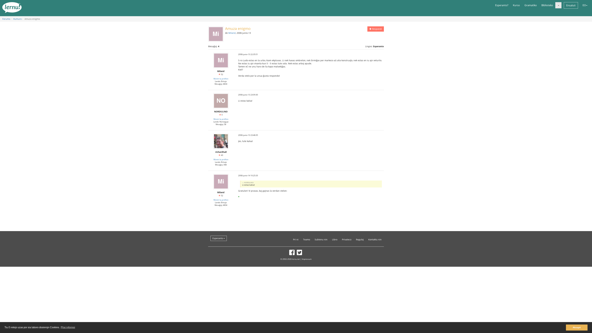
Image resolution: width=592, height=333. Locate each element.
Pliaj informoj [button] (68, 327)
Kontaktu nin (375, 239)
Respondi (377, 28)
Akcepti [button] (577, 327)
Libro (334, 239)
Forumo (6, 18)
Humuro (17, 18)
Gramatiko (530, 5)
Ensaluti (571, 5)
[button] (558, 5)
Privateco (346, 239)
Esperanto (218, 238)
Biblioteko (547, 5)
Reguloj (360, 239)
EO (584, 5)
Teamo (306, 239)
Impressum (307, 259)
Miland (232, 32)
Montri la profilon (221, 78)
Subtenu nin (321, 239)
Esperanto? (501, 5)
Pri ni (295, 239)
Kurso (516, 5)
